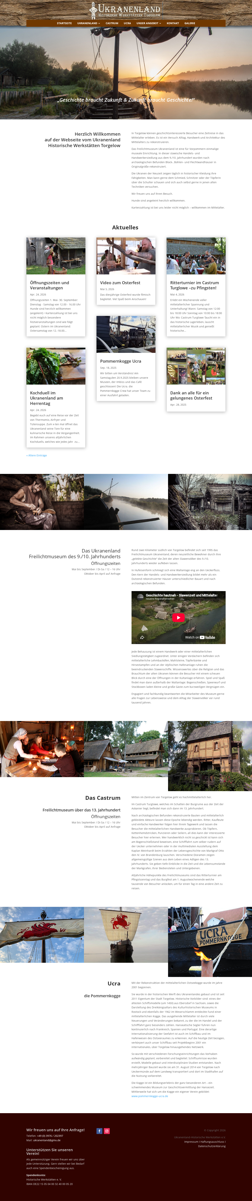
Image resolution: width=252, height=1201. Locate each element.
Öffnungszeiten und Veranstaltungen (49, 285)
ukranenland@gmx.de (47, 1140)
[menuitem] (64, 23)
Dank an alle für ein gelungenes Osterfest (191, 395)
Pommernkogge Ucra (120, 361)
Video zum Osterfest (120, 282)
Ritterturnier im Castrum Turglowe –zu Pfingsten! (194, 285)
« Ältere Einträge (36, 455)
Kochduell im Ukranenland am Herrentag (46, 398)
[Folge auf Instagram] (107, 1131)
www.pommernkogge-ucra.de (150, 1096)
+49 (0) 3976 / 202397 (50, 1136)
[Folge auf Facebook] (99, 1131)
